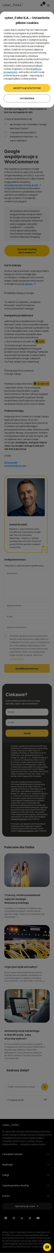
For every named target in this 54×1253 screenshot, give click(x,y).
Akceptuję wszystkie (27, 88)
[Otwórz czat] (47, 1247)
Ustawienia (27, 98)
